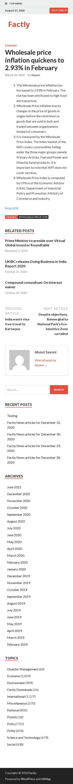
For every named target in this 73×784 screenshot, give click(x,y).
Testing (12, 416)
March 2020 (15, 555)
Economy (11, 45)
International (16, 696)
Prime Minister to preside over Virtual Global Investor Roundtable (35, 243)
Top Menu (15, 3)
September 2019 (18, 596)
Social (11, 744)
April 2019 (14, 631)
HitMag (45, 779)
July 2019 (13, 610)
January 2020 (16, 569)
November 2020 (18, 501)
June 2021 (14, 487)
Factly (19, 24)
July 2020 (13, 528)
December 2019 (18, 576)
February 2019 (17, 644)
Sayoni (35, 75)
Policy (11, 724)
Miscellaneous (17, 703)
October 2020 (17, 507)
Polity (11, 731)
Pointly (12, 717)
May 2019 (14, 624)
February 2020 (17, 562)
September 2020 (18, 514)
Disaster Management (22, 669)
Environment (16, 683)
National (13, 710)
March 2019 (15, 637)
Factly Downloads (19, 689)
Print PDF (12, 208)
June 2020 (14, 535)
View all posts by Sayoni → (45, 362)
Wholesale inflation (33, 216)
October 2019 (17, 590)
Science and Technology (23, 737)
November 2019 (18, 583)
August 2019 (16, 603)
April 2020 (14, 548)
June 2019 (14, 617)
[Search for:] (36, 389)
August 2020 (16, 521)
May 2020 (14, 542)
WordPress (28, 779)
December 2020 (18, 494)
